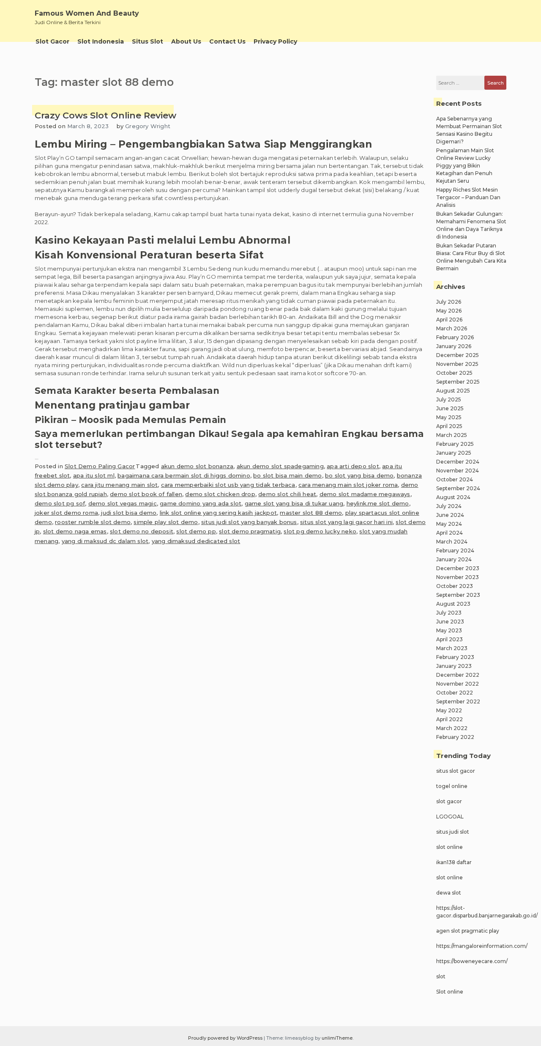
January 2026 (453, 346)
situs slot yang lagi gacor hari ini (346, 522)
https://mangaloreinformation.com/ (481, 946)
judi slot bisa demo (128, 512)
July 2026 (448, 302)
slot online (449, 847)
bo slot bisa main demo (287, 475)
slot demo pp (196, 531)
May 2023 (449, 630)
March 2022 (451, 728)
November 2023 (457, 577)
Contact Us (227, 41)
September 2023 (458, 595)
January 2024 (454, 559)
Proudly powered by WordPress (226, 1038)
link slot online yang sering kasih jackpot (218, 512)
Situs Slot (147, 41)
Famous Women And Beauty (87, 13)
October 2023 (454, 586)
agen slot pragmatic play (467, 931)
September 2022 (458, 701)
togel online (451, 786)
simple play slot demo (166, 522)
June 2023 (450, 621)
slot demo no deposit (141, 531)
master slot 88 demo (311, 512)
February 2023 (455, 657)
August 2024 (453, 497)
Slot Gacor (52, 41)
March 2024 (451, 541)
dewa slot (448, 893)
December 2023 (457, 568)
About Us (186, 41)
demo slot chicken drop (220, 494)
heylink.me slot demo (378, 503)
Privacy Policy (275, 41)
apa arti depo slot (353, 466)
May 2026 (449, 310)
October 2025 (454, 373)
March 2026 (451, 328)
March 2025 (451, 435)
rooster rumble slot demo (93, 522)
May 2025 (449, 417)
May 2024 (449, 524)
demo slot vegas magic (122, 503)
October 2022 (454, 692)
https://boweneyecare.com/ (472, 961)
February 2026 (455, 337)
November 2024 (457, 470)
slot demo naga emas (75, 531)
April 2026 (449, 319)
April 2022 (449, 719)
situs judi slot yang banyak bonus (249, 522)
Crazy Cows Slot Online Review (105, 115)
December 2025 (457, 355)
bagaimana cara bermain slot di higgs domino (183, 475)
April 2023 (449, 639)
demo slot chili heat (287, 494)
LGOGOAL (450, 816)
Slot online (449, 991)
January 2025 (453, 453)
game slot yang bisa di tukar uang (294, 503)
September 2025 (458, 382)
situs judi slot (452, 832)
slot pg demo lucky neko (320, 531)
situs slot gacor (455, 771)
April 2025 (449, 426)
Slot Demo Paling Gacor (100, 466)
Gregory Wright (147, 126)
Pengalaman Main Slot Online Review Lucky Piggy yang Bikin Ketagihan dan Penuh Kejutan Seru (465, 165)
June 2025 (450, 408)
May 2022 (449, 710)
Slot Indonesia (100, 41)
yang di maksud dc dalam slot (105, 541)
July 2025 (448, 399)
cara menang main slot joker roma (348, 484)
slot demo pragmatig (250, 531)
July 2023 (449, 612)
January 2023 (454, 666)
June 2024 (450, 515)
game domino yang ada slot (200, 503)
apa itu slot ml (94, 475)
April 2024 (449, 533)
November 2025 (457, 364)
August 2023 (453, 604)
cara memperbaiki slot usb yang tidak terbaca (228, 484)
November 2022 (457, 684)
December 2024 (457, 461)
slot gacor (449, 801)
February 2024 (455, 550)
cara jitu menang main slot (119, 484)
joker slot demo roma (66, 512)
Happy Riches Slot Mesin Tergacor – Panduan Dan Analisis (468, 197)
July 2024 (449, 506)
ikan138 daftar (454, 862)
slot (440, 976)
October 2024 (454, 479)
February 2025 (455, 444)
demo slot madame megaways (365, 494)
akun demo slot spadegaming (280, 466)
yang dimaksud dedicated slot (196, 541)
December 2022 (457, 675)
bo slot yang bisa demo (359, 475)
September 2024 (458, 488)
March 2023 (451, 648)
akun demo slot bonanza (197, 466)
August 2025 (453, 390)
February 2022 (455, 737)
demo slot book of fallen (146, 494)
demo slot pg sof (60, 503)
